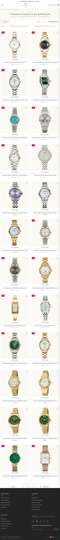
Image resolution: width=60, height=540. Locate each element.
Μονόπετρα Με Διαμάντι (37, 500)
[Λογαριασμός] (55, 5)
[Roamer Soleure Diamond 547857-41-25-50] (45, 308)
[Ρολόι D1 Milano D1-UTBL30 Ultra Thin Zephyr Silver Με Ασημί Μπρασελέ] (45, 120)
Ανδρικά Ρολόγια (35, 507)
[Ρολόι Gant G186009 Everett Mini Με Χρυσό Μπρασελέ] (45, 44)
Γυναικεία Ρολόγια (36, 509)
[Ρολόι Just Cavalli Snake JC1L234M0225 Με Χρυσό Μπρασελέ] (45, 383)
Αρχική (2, 9)
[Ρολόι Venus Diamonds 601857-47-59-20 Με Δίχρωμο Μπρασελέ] (14, 345)
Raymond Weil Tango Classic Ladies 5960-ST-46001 (14, 213)
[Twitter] (36, 521)
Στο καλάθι (14, 59)
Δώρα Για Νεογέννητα (37, 505)
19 (35, 487)
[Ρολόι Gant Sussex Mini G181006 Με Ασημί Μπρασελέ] (14, 120)
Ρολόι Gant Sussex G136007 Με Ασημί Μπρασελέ (14, 288)
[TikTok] (47, 521)
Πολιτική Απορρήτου (5, 505)
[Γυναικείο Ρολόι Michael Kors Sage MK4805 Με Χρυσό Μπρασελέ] (45, 270)
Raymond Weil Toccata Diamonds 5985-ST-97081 (45, 213)
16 (26, 487)
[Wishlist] (52, 5)
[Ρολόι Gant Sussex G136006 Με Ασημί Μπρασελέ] (45, 232)
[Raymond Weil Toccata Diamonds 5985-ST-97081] (45, 195)
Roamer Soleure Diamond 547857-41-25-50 (45, 325)
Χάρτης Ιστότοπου (16, 537)
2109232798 (37, 1)
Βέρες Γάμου (34, 498)
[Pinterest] (44, 521)
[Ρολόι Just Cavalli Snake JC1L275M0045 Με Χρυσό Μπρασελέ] (14, 383)
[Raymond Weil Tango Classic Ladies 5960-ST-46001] (14, 195)
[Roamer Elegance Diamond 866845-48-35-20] (14, 308)
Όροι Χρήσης (4, 507)
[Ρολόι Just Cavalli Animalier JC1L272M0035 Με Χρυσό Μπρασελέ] (45, 420)
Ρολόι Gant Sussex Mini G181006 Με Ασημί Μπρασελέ (15, 137)
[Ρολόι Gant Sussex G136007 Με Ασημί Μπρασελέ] (14, 270)
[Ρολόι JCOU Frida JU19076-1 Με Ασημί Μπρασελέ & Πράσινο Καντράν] (45, 82)
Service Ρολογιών (5, 526)
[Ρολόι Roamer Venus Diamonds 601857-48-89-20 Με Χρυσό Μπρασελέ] (45, 345)
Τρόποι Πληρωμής (5, 500)
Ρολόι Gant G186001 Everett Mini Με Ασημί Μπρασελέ (15, 175)
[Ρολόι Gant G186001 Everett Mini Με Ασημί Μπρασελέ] (14, 157)
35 (40, 487)
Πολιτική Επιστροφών (5, 502)
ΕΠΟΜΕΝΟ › (46, 486)
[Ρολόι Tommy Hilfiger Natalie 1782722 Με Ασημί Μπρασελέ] (45, 157)
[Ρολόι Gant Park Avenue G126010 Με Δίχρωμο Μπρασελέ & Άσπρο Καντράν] (14, 44)
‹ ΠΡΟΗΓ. (13, 486)
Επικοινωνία (3, 528)
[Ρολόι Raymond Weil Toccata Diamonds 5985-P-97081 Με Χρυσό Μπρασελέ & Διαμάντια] (14, 232)
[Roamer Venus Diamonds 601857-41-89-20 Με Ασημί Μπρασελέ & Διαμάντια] (14, 82)
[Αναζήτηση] (49, 5)
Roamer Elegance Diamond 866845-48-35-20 (15, 325)
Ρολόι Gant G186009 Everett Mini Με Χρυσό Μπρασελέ (45, 62)
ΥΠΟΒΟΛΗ (56, 529)
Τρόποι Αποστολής (5, 498)
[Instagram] (40, 521)
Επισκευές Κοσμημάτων (6, 523)
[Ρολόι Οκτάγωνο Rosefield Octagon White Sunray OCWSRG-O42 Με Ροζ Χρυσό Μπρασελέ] (45, 458)
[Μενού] (2, 5)
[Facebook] (33, 521)
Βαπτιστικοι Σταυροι (36, 502)
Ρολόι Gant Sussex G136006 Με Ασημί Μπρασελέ (45, 250)
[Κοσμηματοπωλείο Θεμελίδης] (26, 5)
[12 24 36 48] (38, 22)
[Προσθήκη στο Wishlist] (27, 33)
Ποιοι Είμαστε (4, 519)
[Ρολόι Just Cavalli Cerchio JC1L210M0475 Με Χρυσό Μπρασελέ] (14, 420)
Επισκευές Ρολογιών (5, 521)
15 (23, 487)
